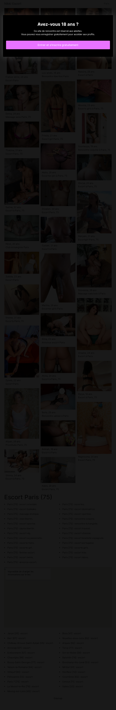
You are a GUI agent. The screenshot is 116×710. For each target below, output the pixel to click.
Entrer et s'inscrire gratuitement (58, 45)
